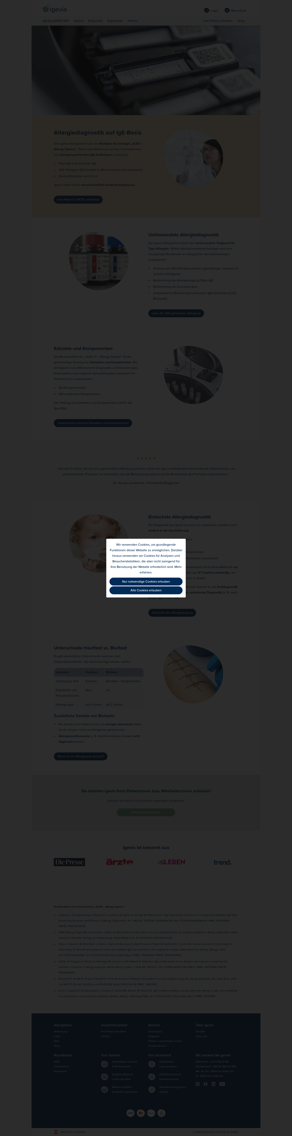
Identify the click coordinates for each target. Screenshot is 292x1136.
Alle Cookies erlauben (146, 590)
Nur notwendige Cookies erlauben (146, 582)
